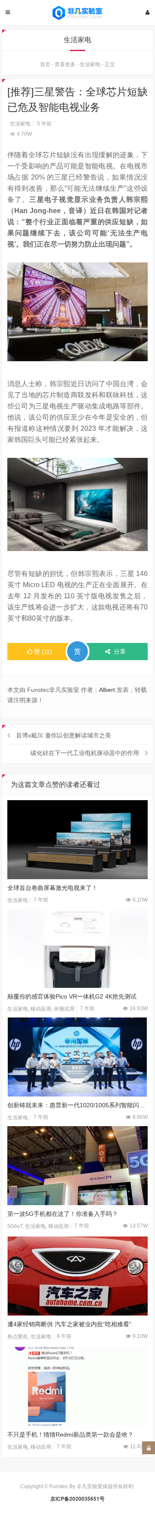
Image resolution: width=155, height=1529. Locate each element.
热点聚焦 (17, 1337)
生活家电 (90, 64)
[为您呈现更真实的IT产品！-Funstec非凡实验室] (77, 13)
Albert (107, 689)
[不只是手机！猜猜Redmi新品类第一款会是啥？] (77, 1386)
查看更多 (65, 64)
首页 (45, 64)
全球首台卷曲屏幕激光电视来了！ (52, 887)
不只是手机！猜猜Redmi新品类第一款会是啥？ (70, 1434)
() (43, 651)
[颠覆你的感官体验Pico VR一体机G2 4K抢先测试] (77, 948)
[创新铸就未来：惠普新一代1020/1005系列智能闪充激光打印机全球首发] (77, 1056)
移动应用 (41, 1009)
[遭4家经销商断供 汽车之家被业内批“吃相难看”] (77, 1276)
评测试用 (64, 1009)
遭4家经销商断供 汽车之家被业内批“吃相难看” (69, 1324)
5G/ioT (14, 1226)
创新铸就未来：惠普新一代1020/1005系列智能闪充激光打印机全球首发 (77, 1105)
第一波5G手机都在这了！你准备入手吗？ (62, 1213)
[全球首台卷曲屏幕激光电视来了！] (77, 839)
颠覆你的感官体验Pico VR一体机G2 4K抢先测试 (71, 996)
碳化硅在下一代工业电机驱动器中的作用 (85, 752)
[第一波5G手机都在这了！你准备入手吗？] (77, 1165)
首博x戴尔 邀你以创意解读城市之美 (63, 735)
